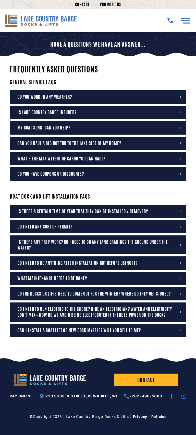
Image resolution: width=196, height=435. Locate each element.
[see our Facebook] (171, 396)
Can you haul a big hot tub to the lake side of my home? (69, 143)
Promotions (110, 4)
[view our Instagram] (183, 396)
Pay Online (21, 396)
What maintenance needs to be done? (52, 278)
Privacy (140, 416)
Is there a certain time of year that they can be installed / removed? (82, 211)
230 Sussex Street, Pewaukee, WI (81, 396)
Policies (159, 416)
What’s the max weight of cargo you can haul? (61, 159)
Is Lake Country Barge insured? (46, 112)
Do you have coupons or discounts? (50, 174)
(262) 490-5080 (146, 396)
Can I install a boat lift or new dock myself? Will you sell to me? (79, 330)
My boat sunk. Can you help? (43, 128)
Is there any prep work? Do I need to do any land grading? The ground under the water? (92, 245)
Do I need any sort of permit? (44, 227)
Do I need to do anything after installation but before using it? (77, 263)
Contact (82, 4)
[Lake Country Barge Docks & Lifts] (41, 20)
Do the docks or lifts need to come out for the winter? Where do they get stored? (93, 294)
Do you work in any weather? (44, 97)
